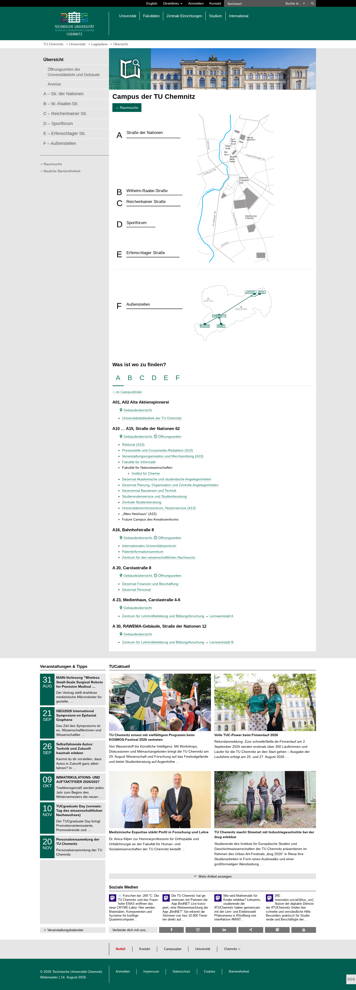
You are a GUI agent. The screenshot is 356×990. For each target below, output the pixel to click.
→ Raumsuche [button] (127, 107)
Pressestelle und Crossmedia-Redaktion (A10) (157, 450)
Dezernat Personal (136, 590)
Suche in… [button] (294, 3)
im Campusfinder (129, 392)
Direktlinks (171, 3)
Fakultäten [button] (151, 16)
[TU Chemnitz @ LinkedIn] (224, 930)
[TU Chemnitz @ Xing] (250, 930)
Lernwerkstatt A (221, 616)
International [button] (238, 16)
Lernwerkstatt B (221, 642)
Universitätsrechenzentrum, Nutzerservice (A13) (159, 508)
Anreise (54, 84)
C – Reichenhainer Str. (65, 113)
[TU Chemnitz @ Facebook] (171, 930)
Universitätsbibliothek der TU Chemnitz (152, 418)
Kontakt (215, 3)
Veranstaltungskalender (65, 930)
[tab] (118, 378)
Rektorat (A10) (133, 444)
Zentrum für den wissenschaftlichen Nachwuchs (158, 557)
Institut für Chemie (146, 473)
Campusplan (172, 949)
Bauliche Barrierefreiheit (62, 171)
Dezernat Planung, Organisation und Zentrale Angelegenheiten (170, 485)
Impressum (151, 971)
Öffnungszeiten (169, 436)
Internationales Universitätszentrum (149, 546)
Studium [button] (215, 16)
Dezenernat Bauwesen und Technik (149, 490)
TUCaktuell (119, 666)
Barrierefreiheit (239, 971)
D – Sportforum (58, 123)
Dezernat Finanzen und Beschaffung (150, 584)
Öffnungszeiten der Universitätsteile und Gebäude (74, 72)
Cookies (209, 971)
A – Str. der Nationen (63, 93)
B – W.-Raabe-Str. (60, 103)
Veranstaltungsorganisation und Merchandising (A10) (162, 456)
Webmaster (49, 977)
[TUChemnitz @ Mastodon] (277, 930)
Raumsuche (53, 164)
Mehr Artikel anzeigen (215, 876)
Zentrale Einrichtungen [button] (184, 16)
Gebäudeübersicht (137, 410)
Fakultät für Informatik (139, 462)
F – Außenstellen (59, 143)
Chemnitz (230, 949)
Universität (202, 949)
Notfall (120, 949)
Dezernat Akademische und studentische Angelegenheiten (166, 479)
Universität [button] (127, 16)
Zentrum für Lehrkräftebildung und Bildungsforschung (163, 616)
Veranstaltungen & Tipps (63, 666)
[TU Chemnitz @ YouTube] (303, 930)
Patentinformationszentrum (142, 551)
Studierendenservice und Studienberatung (154, 496)
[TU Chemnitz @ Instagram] (198, 930)
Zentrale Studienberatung (141, 502)
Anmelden (196, 3)
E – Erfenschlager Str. (64, 133)
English (151, 3)
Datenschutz (181, 971)
